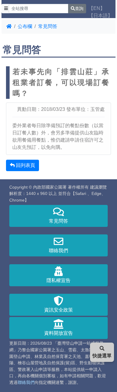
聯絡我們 (58, 250)
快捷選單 (102, 355)
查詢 (79, 8)
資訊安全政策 (58, 309)
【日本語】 (100, 15)
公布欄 (25, 26)
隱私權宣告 (58, 280)
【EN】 (96, 8)
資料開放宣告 (58, 333)
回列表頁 (25, 165)
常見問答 (47, 26)
